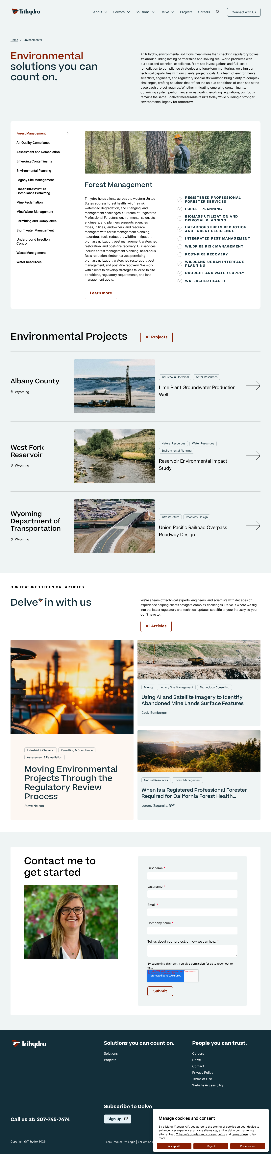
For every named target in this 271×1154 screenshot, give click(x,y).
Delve (164, 12)
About (97, 12)
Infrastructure (170, 517)
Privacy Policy (202, 1072)
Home (14, 39)
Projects (186, 12)
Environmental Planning (176, 450)
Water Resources (206, 377)
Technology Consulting (214, 687)
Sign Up (119, 1119)
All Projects (156, 337)
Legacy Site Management (176, 687)
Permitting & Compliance (77, 750)
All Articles (156, 626)
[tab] (43, 133)
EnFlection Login (148, 1141)
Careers (204, 12)
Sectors (119, 12)
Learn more (103, 294)
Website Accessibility (208, 1085)
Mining (148, 687)
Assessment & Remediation (44, 757)
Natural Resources (173, 443)
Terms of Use (202, 1079)
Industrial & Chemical (175, 377)
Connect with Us (244, 12)
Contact (198, 1066)
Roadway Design (197, 517)
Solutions (142, 12)
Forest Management (119, 185)
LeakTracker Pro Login (120, 1141)
